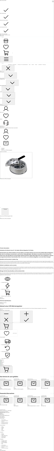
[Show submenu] (10, 75)
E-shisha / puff (4, 127)
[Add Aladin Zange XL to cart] (20, 400)
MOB (2, 428)
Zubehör (1, 98)
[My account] (27, 131)
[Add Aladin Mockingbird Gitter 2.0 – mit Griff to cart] (33, 400)
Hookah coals (13, 127)
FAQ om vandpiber (4, 442)
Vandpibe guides (4, 441)
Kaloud (3, 298)
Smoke (3, 433)
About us (3, 421)
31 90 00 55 (6, 411)
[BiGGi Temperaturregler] (6, 396)
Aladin (2, 426)
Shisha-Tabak (9, 127)
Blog (2, 443)
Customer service (7, 34)
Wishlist (1, 119)
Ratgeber (2, 439)
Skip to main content (3, 0)
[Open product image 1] (16, 165)
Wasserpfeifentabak (3, 85)
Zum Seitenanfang (2, 450)
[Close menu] (8, 68)
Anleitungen (6, 105)
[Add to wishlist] (53, 1)
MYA (2, 429)
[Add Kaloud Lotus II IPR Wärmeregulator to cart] (6, 383)
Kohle (1, 91)
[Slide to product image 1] (5, 211)
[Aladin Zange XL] (20, 396)
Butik (1, 34)
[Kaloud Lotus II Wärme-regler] (33, 379)
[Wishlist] (27, 137)
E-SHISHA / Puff (2, 79)
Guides (3, 34)
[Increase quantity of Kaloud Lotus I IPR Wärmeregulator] (26, 317)
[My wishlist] (27, 47)
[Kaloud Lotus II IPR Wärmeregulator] (6, 379)
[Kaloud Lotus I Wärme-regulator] (20, 379)
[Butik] (27, 41)
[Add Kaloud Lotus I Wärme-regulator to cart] (20, 383)
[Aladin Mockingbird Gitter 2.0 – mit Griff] (33, 396)
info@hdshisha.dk (6, 415)
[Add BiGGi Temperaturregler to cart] (47, 383)
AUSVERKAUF (2, 105)
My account (1, 112)
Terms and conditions (5, 420)
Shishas (1, 127)
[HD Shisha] (27, 35)
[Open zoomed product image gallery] (0, 207)
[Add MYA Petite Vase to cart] (47, 400)
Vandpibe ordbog (4, 440)
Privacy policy (4, 419)
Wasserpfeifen (2, 78)
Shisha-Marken (3, 425)
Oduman (3, 430)
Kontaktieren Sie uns (5, 423)
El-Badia (3, 427)
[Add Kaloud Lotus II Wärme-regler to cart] (33, 383)
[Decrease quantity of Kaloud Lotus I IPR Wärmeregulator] (6, 317)
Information (2, 418)
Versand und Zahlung (5, 422)
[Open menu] (6, 59)
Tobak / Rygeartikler (5, 435)
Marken (1, 104)
